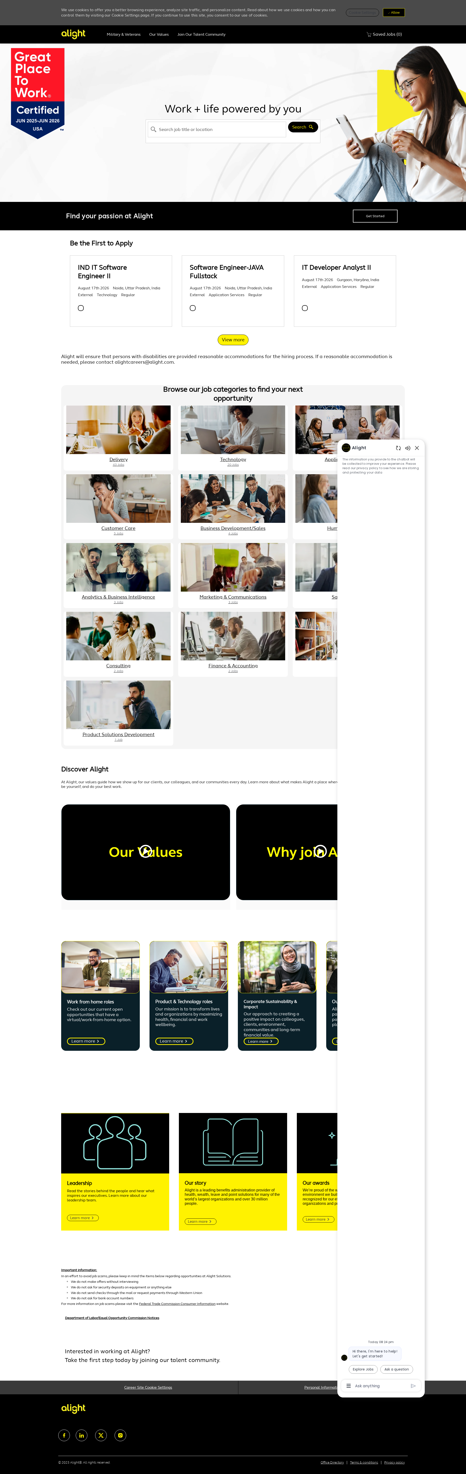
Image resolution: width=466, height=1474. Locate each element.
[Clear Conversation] (398, 448)
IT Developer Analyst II (336, 267)
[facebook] (64, 1435)
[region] (381, 916)
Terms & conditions (364, 1462)
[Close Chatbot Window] (417, 447)
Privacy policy (394, 1462)
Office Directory (332, 1462)
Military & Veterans (124, 34)
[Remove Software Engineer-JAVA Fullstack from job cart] (193, 308)
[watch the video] (145, 852)
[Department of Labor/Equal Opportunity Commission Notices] (233, 1320)
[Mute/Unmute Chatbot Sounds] (407, 447)
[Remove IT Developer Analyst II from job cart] (305, 308)
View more (233, 340)
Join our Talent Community (201, 34)
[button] (362, 13)
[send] (413, 1386)
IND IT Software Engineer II (102, 271)
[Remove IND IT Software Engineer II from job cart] (81, 308)
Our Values (159, 34)
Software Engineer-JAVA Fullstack (227, 271)
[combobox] (217, 129)
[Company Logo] (81, 34)
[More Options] (349, 1386)
